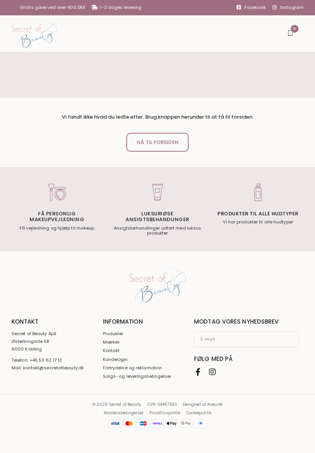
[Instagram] (212, 372)
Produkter (113, 333)
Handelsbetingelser (124, 413)
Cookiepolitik (198, 413)
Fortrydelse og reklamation (132, 367)
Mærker (111, 342)
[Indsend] (296, 339)
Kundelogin (115, 359)
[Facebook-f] (198, 372)
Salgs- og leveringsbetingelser (137, 376)
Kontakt (111, 350)
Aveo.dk (214, 404)
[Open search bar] (278, 34)
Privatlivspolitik (165, 413)
